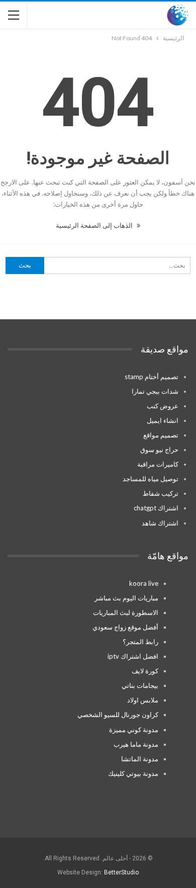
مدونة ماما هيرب (136, 744)
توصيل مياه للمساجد (150, 479)
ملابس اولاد (142, 700)
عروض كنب (162, 406)
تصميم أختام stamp (151, 377)
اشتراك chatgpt (156, 508)
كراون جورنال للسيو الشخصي (117, 715)
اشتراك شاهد (160, 523)
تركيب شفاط (160, 493)
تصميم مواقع (160, 435)
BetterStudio (121, 872)
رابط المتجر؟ (140, 642)
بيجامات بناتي (140, 685)
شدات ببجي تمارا (155, 391)
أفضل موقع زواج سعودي (125, 627)
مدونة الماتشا (139, 759)
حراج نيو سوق (159, 450)
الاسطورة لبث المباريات (125, 612)
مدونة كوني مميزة (133, 730)
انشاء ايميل (162, 420)
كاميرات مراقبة (157, 464)
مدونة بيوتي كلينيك (133, 773)
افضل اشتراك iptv (133, 656)
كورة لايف (145, 671)
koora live (143, 583)
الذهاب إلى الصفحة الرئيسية (95, 225)
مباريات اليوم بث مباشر (126, 598)
